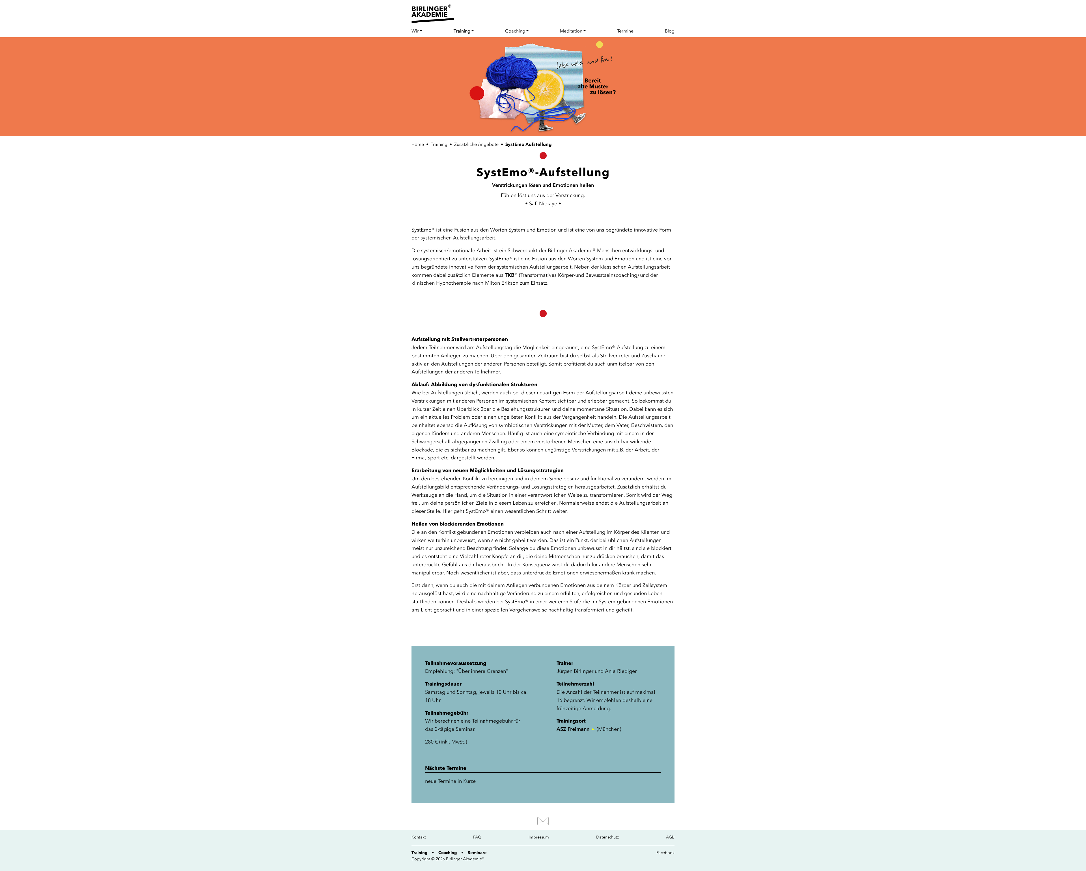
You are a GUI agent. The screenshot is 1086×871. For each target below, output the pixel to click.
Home (417, 144)
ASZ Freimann (573, 729)
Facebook (665, 852)
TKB (509, 275)
